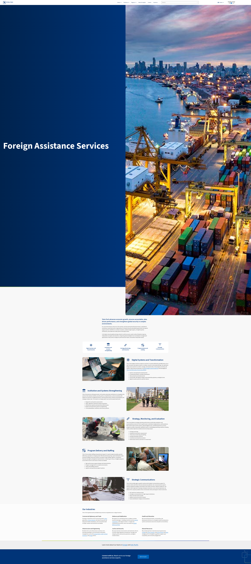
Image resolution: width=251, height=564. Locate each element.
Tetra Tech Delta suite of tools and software (136, 370)
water (105, 518)
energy (90, 535)
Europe (125, 545)
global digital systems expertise (151, 368)
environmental (160, 532)
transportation (97, 534)
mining (143, 532)
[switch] (231, 3)
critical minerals (91, 520)
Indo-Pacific (134, 545)
